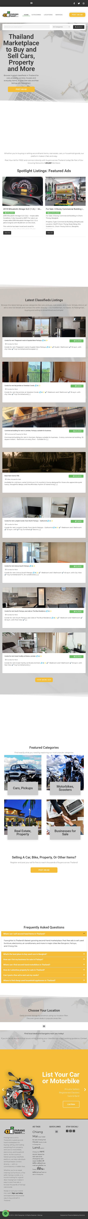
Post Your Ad (10, 160)
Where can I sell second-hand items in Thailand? (24, 934)
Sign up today (17, 1193)
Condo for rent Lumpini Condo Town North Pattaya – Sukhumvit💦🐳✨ (29, 521)
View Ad (8, 232)
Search (79, 27)
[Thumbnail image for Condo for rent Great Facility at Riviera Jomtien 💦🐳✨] (44, 642)
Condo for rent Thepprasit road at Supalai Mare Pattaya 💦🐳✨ (26, 340)
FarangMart (9, 940)
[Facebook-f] (67, 1131)
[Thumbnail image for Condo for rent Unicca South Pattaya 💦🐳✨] (44, 552)
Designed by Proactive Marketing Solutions (72, 1215)
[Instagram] (74, 1131)
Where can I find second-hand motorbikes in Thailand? (26, 965)
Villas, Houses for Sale (14, 479)
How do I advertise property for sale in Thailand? (24, 970)
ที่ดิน (40, 1169)
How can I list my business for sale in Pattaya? (23, 959)
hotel (39, 1137)
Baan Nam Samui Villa (12, 476)
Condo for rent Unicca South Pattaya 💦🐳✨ (20, 566)
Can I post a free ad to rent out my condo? (21, 975)
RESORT (35, 1154)
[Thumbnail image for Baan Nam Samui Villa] (44, 462)
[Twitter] (70, 1131)
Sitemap (40, 1215)
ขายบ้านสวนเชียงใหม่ (38, 1165)
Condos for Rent (12, 344)
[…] (37, 349)
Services (58, 15)
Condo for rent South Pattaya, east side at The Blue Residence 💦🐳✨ (28, 611)
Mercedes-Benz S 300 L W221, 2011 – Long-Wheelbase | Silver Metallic (35, 209)
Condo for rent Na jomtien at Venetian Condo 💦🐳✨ (22, 385)
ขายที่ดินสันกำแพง (40, 1163)
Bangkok (65, 943)
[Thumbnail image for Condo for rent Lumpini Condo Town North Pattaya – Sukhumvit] (44, 507)
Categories (36, 15)
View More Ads (44, 680)
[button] (31, 3)
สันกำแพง (38, 1172)
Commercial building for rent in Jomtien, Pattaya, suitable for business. (28, 431)
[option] (22, 207)
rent (42, 1151)
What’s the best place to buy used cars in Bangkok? (25, 954)
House (35, 1142)
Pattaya (73, 943)
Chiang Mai (12, 946)
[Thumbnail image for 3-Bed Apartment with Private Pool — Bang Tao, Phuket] (65, 191)
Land (36, 1147)
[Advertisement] (44, 124)
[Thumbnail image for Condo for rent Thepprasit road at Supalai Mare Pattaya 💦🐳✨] (44, 327)
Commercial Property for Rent (17, 434)
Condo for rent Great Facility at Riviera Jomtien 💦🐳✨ (23, 656)
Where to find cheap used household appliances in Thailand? (29, 980)
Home (26, 15)
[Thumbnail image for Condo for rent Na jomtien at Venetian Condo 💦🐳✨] (44, 372)
